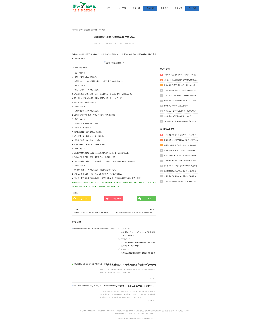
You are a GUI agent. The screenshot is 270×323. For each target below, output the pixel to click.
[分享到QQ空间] (81, 198)
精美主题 (136, 8)
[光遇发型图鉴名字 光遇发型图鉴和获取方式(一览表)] (89, 264)
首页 (108, 8)
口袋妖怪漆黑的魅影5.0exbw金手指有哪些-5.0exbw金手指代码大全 (179, 90)
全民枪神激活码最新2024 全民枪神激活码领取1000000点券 (179, 176)
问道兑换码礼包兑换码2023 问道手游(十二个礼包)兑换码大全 (179, 75)
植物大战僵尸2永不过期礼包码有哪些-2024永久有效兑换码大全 (179, 85)
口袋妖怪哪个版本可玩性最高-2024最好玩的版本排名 (179, 111)
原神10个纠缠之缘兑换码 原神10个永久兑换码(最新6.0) (179, 171)
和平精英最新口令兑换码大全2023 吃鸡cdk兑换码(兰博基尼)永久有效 (179, 166)
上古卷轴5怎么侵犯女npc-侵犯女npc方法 (176, 116)
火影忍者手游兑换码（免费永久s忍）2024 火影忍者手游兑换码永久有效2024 (179, 181)
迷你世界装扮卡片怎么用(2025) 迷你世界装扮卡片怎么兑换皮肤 (138, 233)
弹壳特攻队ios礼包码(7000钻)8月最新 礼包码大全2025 (179, 140)
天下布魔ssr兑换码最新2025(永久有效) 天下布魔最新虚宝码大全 (136, 286)
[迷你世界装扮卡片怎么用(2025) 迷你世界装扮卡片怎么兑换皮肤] (93, 229)
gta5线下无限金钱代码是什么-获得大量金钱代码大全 (179, 95)
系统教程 (150, 8)
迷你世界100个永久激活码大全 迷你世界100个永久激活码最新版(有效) (179, 155)
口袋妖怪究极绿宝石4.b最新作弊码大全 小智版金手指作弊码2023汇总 (179, 161)
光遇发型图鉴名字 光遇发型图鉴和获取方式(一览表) (131, 264)
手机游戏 (178, 8)
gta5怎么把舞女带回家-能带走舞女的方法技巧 (138, 253)
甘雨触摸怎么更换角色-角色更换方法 (174, 106)
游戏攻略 (192, 8)
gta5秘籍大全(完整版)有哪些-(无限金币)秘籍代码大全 (179, 121)
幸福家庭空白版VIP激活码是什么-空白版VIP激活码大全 (179, 101)
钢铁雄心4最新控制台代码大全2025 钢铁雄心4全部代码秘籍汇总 (179, 145)
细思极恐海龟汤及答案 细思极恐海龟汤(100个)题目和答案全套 (179, 80)
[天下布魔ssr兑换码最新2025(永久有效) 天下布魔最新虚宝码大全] (94, 285)
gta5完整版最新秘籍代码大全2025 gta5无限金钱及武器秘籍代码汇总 (179, 135)
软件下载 (122, 8)
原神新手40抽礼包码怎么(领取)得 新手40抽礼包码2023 (179, 150)
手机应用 (164, 8)
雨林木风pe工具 (85, 7)
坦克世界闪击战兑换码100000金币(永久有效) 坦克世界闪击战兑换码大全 (138, 244)
